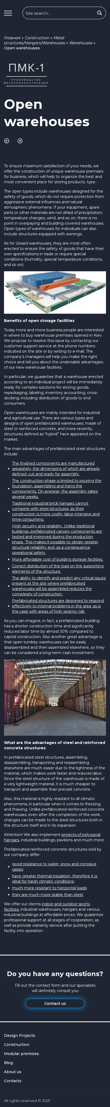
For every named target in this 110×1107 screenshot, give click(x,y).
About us (12, 1071)
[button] (8, 13)
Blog (8, 1062)
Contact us (55, 1003)
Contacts (12, 1080)
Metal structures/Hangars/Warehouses (34, 40)
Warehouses (80, 43)
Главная (12, 37)
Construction (37, 37)
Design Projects (19, 1035)
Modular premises (21, 1053)
